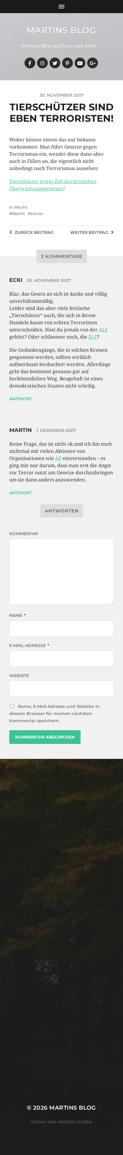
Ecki (15, 280)
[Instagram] (42, 63)
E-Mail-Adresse (29, 645)
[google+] (92, 63)
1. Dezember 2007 (56, 430)
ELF (92, 337)
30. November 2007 (49, 280)
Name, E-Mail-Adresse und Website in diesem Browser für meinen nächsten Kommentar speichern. (54, 713)
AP (58, 458)
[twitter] (55, 63)
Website (19, 675)
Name (17, 615)
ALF (103, 330)
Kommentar (23, 533)
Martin (20, 430)
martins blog (61, 30)
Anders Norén (75, 1122)
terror (37, 213)
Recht (21, 207)
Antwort (20, 399)
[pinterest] (67, 63)
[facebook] (29, 63)
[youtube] (80, 63)
